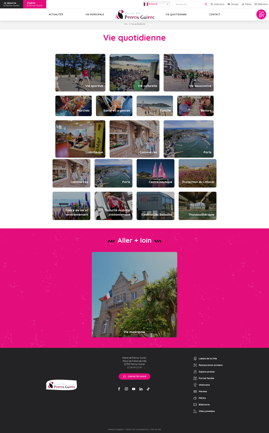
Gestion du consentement (137, 429)
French (152, 3)
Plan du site (156, 429)
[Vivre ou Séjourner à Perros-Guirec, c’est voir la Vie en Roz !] (135, 14)
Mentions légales (115, 429)
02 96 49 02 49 (134, 367)
